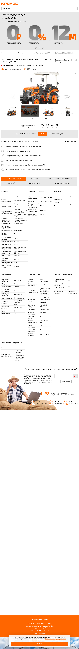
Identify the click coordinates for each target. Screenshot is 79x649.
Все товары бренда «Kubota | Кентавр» (66, 61)
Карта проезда (39, 633)
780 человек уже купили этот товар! (29, 65)
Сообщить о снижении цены (12, 141)
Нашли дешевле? (71, 141)
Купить (42, 133)
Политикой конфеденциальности (55, 639)
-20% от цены (26, 127)
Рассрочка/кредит (56, 134)
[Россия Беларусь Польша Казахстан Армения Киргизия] (75, 376)
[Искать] (76, 8)
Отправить (66, 381)
